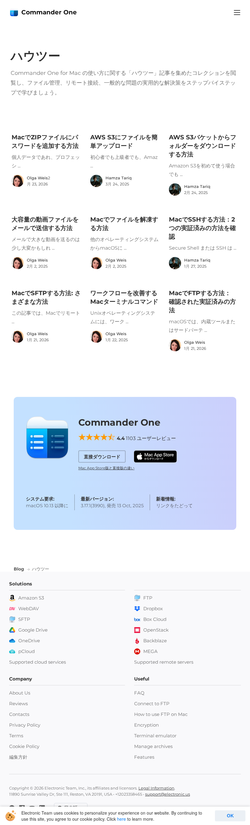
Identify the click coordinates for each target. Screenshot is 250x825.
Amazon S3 (31, 598)
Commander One (49, 12)
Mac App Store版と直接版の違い (106, 468)
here (121, 819)
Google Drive (33, 630)
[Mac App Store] (155, 456)
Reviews (18, 703)
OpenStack (156, 630)
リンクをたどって (174, 505)
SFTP (24, 619)
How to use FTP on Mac (161, 714)
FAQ (139, 693)
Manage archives (153, 746)
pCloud (26, 651)
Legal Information (156, 788)
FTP (147, 598)
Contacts (19, 714)
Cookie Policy (24, 746)
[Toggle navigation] (237, 12)
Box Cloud (154, 619)
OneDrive (29, 641)
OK (230, 815)
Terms (16, 736)
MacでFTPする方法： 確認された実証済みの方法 (202, 301)
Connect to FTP (152, 703)
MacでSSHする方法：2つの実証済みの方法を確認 (202, 228)
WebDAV (28, 608)
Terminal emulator (155, 736)
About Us (19, 693)
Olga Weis (37, 177)
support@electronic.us (167, 794)
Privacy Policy (24, 725)
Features (144, 757)
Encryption (146, 725)
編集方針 (18, 757)
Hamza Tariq (118, 177)
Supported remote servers (163, 662)
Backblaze (155, 641)
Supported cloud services (37, 662)
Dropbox (153, 608)
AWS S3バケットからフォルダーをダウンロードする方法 (202, 146)
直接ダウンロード (102, 457)
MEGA (150, 651)
